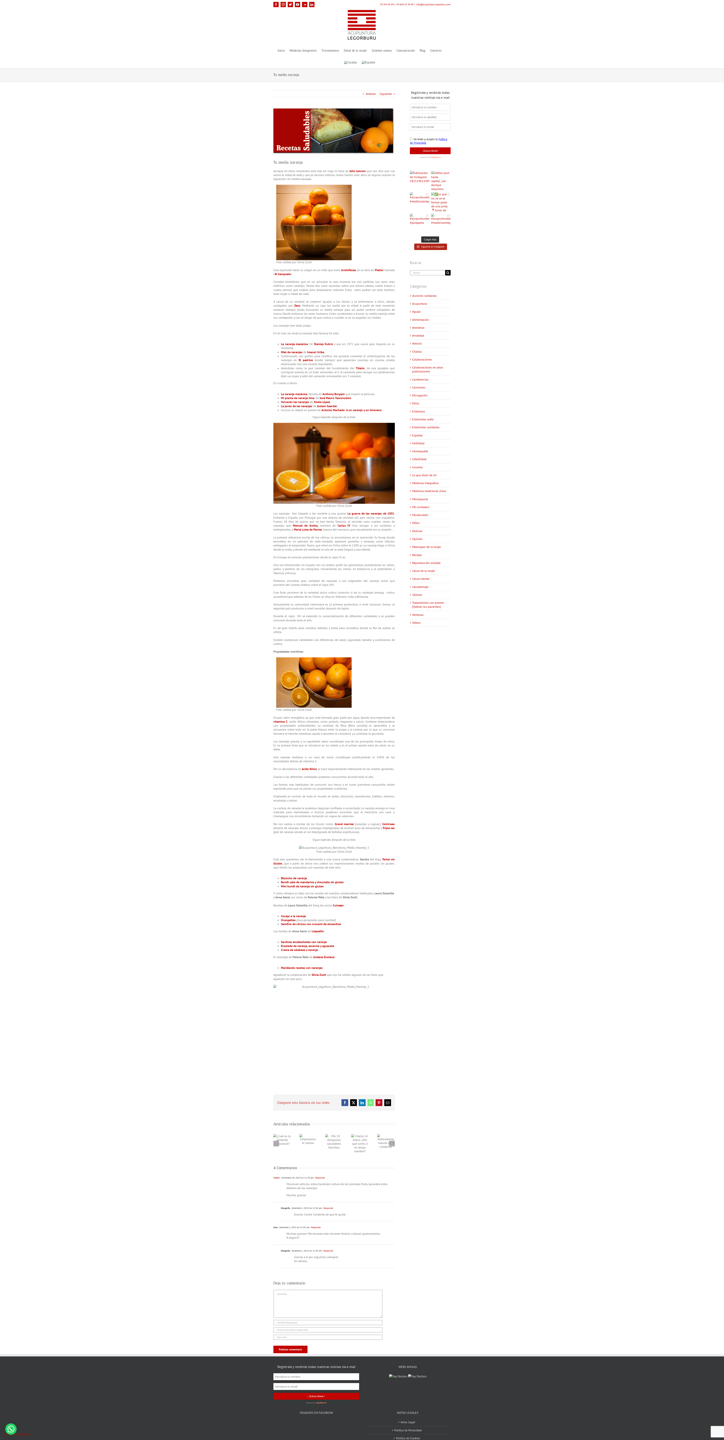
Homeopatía (420, 451)
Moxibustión (420, 515)
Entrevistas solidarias (425, 427)
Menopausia (420, 499)
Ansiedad (418, 335)
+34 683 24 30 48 (404, 4)
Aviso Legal (408, 1417)
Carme (276, 1177)
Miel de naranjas (291, 352)
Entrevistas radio (423, 419)
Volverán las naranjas (295, 402)
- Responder (319, 1177)
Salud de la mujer (423, 571)
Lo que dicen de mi (424, 475)
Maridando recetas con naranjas (302, 968)
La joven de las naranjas (296, 406)
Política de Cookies (408, 1433)
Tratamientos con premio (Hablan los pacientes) (428, 604)
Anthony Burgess (333, 394)
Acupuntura (419, 303)
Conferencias (420, 379)
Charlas (417, 351)
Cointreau (388, 824)
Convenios (419, 387)
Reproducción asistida (426, 563)
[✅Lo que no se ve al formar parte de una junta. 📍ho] (441, 202)
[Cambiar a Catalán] (350, 62)
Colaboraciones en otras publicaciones (427, 369)
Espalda (417, 435)
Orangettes (288, 920)
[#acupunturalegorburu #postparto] (419, 223)
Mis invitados (420, 507)
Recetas (417, 555)
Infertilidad (419, 459)
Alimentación (420, 320)
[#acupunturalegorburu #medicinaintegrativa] (419, 202)
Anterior (371, 94)
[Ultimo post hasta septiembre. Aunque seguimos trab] (441, 180)
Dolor (415, 403)
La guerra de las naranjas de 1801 (370, 513)
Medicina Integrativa (425, 483)
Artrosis (417, 343)
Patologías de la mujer (426, 547)
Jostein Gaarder (327, 406)
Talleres (417, 595)
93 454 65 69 (387, 4)
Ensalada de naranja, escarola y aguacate (307, 946)
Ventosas (418, 615)
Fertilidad (418, 443)
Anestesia (418, 327)
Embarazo (418, 411)
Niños (416, 523)
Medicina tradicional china (429, 491)
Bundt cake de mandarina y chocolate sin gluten (312, 882)
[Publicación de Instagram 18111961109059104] (419, 180)
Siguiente (386, 94)
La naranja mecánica (294, 344)
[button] (11, 1429)
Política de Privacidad (408, 1425)
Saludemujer (420, 587)
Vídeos (416, 623)
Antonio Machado (333, 410)
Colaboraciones (422, 359)
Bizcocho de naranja (294, 878)
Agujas (416, 311)
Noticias (417, 531)
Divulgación (420, 395)
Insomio (417, 467)
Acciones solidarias (424, 296)
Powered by (17, 1434)
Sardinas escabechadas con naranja (304, 942)
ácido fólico (309, 769)
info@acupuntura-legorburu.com (433, 4)
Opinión (417, 539)
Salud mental (420, 579)
